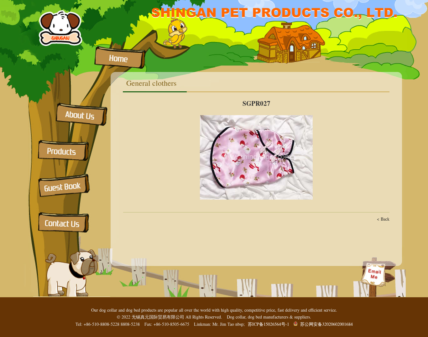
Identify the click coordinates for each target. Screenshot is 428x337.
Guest (65, 185)
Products (65, 151)
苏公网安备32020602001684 (325, 324)
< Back (383, 219)
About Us (81, 114)
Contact (66, 223)
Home (121, 58)
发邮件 (375, 274)
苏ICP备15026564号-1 (268, 324)
